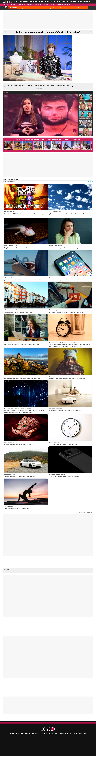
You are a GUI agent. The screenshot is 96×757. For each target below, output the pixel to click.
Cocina (37, 734)
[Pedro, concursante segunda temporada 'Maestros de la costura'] (85, 145)
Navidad (74, 734)
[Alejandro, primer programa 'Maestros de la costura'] (18, 145)
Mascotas (62, 734)
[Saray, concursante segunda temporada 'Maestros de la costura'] (66, 145)
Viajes (69, 734)
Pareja (26, 734)
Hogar (42, 734)
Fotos (14, 4)
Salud (48, 734)
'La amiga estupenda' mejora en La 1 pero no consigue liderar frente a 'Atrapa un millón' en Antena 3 (46, 8)
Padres (31, 734)
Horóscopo (82, 734)
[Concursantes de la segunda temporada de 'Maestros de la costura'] (37, 145)
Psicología (54, 734)
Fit (22, 734)
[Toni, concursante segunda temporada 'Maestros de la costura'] (47, 145)
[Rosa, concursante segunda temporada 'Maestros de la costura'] (75, 145)
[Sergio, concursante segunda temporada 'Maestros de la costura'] (56, 145)
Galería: (48, 139)
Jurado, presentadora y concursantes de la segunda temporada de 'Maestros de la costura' (45, 4)
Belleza (17, 734)
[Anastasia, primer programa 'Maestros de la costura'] (27, 145)
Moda (12, 734)
